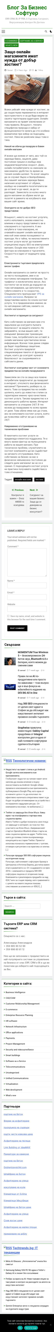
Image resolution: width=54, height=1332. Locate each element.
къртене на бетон (13, 1114)
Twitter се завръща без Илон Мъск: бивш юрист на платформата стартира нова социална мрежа (25, 815)
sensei (10, 70)
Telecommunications (15, 1067)
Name (11, 580)
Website (11, 604)
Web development (14, 1090)
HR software (11, 1021)
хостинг (39, 479)
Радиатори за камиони (16, 1154)
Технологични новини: (29, 761)
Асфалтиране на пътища (17, 1140)
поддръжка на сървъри (16, 1127)
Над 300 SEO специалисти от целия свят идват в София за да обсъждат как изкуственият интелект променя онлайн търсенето (33, 710)
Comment (12, 546)
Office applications (14, 1032)
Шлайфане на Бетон (14, 1174)
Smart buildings (13, 1055)
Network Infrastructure (16, 1026)
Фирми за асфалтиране (16, 1120)
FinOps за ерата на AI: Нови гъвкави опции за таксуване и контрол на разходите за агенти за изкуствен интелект (28, 1282)
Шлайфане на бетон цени (17, 1207)
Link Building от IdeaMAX (17, 1147)
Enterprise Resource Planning (19, 1015)
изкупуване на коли (14, 1187)
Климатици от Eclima (15, 1193)
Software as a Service (31, 40)
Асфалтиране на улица (16, 1180)
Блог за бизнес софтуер (27, 10)
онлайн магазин (23, 479)
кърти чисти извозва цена (18, 1134)
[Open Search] (46, 31)
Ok (20, 1328)
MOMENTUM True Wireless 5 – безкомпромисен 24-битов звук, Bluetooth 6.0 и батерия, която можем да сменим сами (33, 659)
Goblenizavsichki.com (15, 1167)
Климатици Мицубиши (16, 1200)
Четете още (31, 1328)
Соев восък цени (13, 1220)
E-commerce (11, 40)
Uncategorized (12, 1072)
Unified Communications (17, 1078)
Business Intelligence (15, 992)
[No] (50, 1324)
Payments (10, 1038)
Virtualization (12, 1084)
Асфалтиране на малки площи (20, 1227)
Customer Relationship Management (22, 1003)
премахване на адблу (15, 1233)
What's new (11, 45)
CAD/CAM (10, 998)
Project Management (15, 1044)
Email (10, 592)
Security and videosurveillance (20, 1049)
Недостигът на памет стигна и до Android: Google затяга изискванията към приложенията (25, 772)
